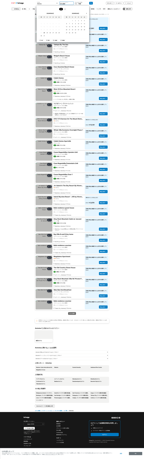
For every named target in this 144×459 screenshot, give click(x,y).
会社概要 (58, 426)
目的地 (38, 2)
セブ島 (65, 410)
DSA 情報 (58, 430)
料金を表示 (102, 28)
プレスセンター (27, 445)
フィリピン (50, 410)
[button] (48, 3)
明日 (49, 40)
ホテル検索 (37, 410)
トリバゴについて (28, 439)
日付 (61, 9)
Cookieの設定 (59, 432)
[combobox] (47, 3)
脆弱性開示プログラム (61, 434)
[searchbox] (47, 4)
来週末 (63, 40)
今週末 (56, 40)
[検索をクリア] (57, 3)
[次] (86, 13)
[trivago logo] (18, 3)
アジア (43, 410)
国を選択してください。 (29, 421)
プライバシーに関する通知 (62, 428)
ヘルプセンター (60, 440)
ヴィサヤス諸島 (58, 410)
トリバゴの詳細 (60, 442)
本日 (42, 40)
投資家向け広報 (27, 443)
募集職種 (26, 441)
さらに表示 (38, 400)
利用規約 (58, 423)
